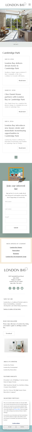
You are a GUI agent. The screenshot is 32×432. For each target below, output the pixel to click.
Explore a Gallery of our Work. (12, 309)
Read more (22, 80)
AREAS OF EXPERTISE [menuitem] (10, 361)
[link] (16, 269)
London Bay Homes (16, 247)
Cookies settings (16, 423)
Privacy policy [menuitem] (17, 429)
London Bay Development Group (16, 256)
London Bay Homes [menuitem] (9, 365)
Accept (9, 426)
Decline (22, 426)
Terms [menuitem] (23, 429)
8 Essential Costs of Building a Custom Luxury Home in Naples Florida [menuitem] (16, 381)
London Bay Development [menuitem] (11, 367)
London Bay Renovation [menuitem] (10, 370)
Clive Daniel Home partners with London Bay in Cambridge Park (15, 97)
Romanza (16, 253)
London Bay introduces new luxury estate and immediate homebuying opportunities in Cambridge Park (15, 130)
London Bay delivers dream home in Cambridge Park (13, 66)
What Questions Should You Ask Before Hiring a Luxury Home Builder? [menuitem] (16, 386)
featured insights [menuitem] (10, 376)
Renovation (16, 250)
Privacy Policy (17, 409)
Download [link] (9, 333)
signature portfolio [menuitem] (11, 398)
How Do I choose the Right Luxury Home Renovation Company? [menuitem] (15, 391)
